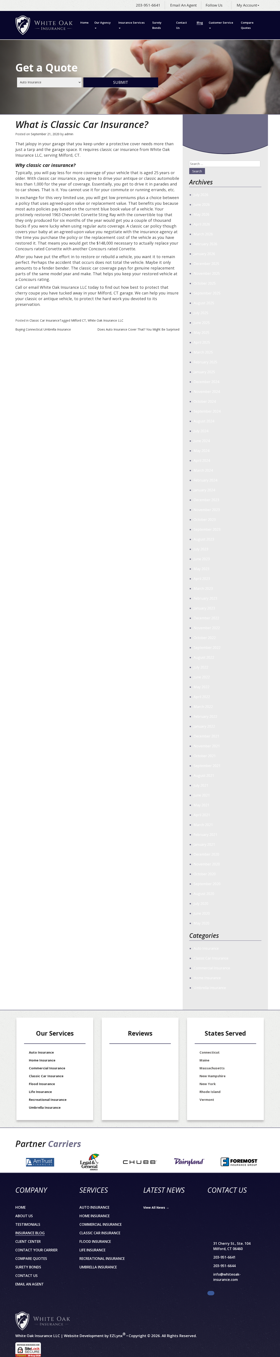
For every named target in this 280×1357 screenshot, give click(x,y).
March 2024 (203, 470)
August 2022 (204, 657)
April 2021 (202, 814)
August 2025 (204, 303)
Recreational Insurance (47, 1099)
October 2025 (205, 283)
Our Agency (102, 23)
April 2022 (202, 696)
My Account (247, 5)
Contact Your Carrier (36, 1250)
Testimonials (27, 1224)
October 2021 (205, 755)
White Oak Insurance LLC (105, 320)
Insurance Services (131, 23)
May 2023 (201, 568)
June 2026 (202, 204)
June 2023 (202, 559)
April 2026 (202, 224)
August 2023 (204, 539)
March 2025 (203, 352)
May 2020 (201, 923)
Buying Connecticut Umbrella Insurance (43, 329)
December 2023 (206, 499)
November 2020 (207, 864)
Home (84, 23)
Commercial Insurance (212, 968)
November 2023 (207, 509)
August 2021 (204, 775)
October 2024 (205, 401)
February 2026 (205, 244)
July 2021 (201, 785)
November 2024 (207, 391)
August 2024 (204, 421)
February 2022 (205, 716)
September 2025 (207, 293)
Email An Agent (183, 5)
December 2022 (206, 618)
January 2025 (204, 371)
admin (69, 134)
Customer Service (221, 23)
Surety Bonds (156, 25)
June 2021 (202, 795)
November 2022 (207, 627)
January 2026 (204, 253)
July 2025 (201, 312)
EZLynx (116, 1335)
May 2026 (201, 214)
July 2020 (201, 903)
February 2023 (205, 598)
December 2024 (206, 381)
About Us (24, 1215)
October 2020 (205, 874)
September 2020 (207, 883)
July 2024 (201, 431)
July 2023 (201, 549)
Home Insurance (207, 977)
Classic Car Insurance (45, 320)
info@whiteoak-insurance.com (227, 1277)
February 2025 (205, 362)
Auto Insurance (206, 948)
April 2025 (202, 342)
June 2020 (202, 913)
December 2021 (206, 736)
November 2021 (207, 746)
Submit (120, 82)
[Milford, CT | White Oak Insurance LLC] (44, 25)
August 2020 (204, 893)
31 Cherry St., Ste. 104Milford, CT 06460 (231, 1246)
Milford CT (78, 320)
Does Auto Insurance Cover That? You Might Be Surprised (138, 329)
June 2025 (202, 322)
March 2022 (203, 706)
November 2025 (207, 273)
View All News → (156, 1207)
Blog (200, 23)
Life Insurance (40, 1091)
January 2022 (204, 726)
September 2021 (207, 765)
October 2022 (205, 637)
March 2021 (203, 824)
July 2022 (201, 667)
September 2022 (207, 647)
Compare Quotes (247, 25)
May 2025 (201, 332)
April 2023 (202, 578)
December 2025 (206, 263)
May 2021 (201, 805)
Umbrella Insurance (210, 987)
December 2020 (206, 854)
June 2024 (202, 440)
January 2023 (204, 608)
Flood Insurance (42, 1084)
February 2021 (205, 834)
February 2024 (205, 480)
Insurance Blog (30, 1233)
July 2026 (201, 194)
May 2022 (201, 687)
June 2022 (202, 677)
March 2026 (203, 234)
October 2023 (205, 519)
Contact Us (181, 25)
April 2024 (202, 460)
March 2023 (203, 588)
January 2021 (204, 844)
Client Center (28, 1241)
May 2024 (201, 450)
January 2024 (204, 490)
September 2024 (207, 411)
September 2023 (207, 529)
